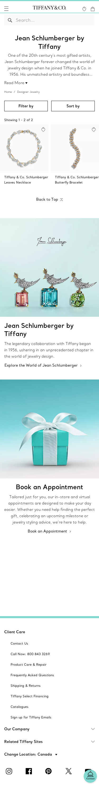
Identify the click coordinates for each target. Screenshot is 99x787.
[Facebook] (30, 771)
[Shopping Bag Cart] (93, 9)
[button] (6, 9)
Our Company (17, 729)
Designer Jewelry (28, 92)
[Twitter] (69, 771)
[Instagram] (10, 771)
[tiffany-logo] (49, 8)
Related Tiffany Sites (23, 741)
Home (8, 92)
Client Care (14, 632)
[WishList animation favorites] (84, 9)
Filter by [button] (26, 106)
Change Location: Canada (28, 754)
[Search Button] (10, 20)
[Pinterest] (49, 771)
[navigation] (6, 9)
